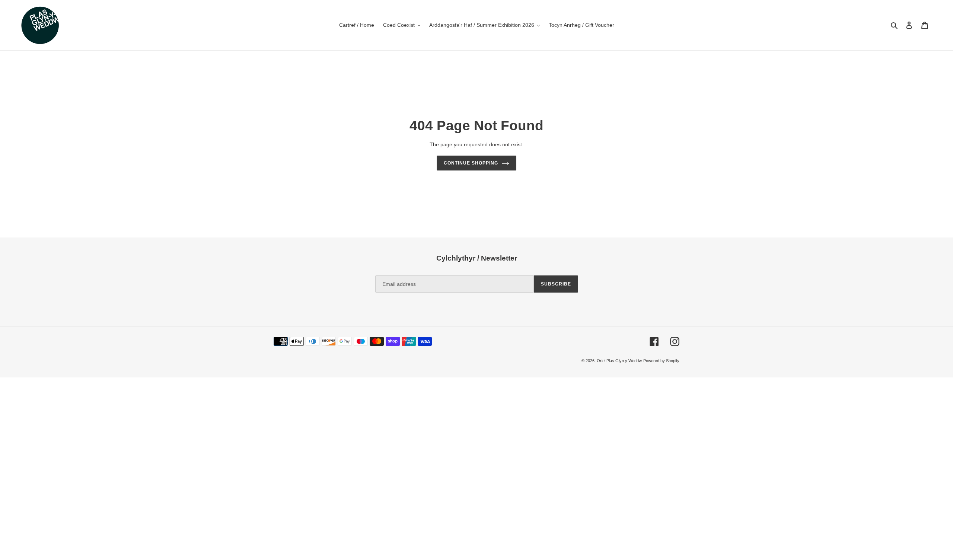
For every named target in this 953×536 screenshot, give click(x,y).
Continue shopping (471, 163)
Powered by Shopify (661, 360)
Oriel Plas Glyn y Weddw (619, 360)
